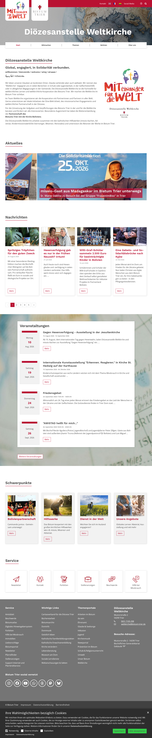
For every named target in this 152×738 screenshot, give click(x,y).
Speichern (119, 731)
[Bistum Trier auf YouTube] (25, 683)
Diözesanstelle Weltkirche (28, 60)
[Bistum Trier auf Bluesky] (58, 683)
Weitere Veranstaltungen (30, 456)
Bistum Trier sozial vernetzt (21, 674)
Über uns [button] (132, 45)
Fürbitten (64, 585)
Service (12, 560)
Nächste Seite (142, 176)
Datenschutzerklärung (81, 726)
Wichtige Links (50, 607)
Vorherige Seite (10, 176)
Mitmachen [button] (46, 45)
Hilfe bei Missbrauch (136, 586)
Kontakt (40, 585)
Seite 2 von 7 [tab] (67, 198)
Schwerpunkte (18, 483)
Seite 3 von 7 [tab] (72, 198)
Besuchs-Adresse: (124, 634)
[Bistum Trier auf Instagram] (8, 683)
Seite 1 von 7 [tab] (63, 198)
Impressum (9, 734)
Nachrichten (16, 217)
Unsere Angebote (127, 519)
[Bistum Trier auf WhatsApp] (33, 683)
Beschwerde (111, 585)
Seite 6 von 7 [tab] (84, 198)
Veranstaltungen (34, 326)
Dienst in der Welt (92, 519)
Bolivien (103, 45)
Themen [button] (75, 45)
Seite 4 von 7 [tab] (76, 198)
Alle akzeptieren (137, 731)
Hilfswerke (51, 519)
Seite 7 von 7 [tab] (88, 198)
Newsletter (16, 585)
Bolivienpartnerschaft (22, 519)
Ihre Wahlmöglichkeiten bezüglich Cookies (35, 713)
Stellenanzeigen (88, 585)
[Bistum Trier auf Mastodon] (50, 683)
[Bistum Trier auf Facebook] (17, 683)
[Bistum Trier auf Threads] (42, 683)
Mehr (11, 291)
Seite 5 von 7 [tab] (80, 198)
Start (18, 45)
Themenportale (87, 607)
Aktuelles (13, 143)
